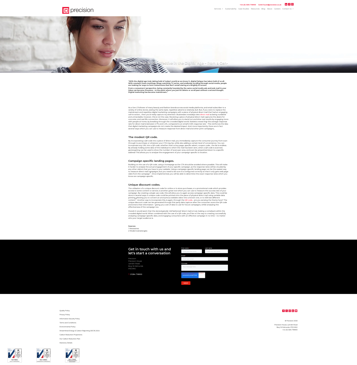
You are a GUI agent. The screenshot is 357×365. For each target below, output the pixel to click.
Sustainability (230, 9)
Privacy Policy (65, 315)
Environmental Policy (67, 327)
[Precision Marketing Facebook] (289, 5)
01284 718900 (136, 274)
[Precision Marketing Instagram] (292, 5)
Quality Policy (65, 311)
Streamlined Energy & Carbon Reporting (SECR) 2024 (80, 331)
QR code (188, 200)
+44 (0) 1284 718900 (249, 5)
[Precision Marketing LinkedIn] (286, 5)
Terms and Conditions (68, 323)
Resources (255, 9)
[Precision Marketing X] (286, 312)
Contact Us (287, 9)
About (269, 9)
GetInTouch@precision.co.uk (269, 5)
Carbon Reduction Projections (71, 335)
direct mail (204, 115)
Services (217, 9)
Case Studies (243, 9)
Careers (277, 9)
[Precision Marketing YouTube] (296, 312)
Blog (263, 9)
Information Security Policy (70, 319)
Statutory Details (66, 343)
